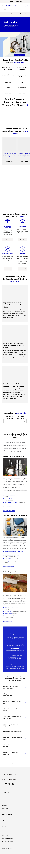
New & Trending (6, 792)
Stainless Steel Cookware (10, 495)
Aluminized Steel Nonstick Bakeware (12, 555)
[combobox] (15, 9)
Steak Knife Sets (8, 613)
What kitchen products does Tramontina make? (10, 687)
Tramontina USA (16, 850)
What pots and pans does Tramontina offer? (10, 694)
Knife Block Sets (8, 611)
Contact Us (5, 829)
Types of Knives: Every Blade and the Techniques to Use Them (13, 305)
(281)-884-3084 (12, 779)
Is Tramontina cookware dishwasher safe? (12, 738)
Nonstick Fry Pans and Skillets (11, 502)
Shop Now (22, 240)
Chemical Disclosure (7, 838)
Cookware (4, 796)
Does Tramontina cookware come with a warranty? (12, 717)
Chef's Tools (5, 808)
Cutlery (4, 802)
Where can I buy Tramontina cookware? (10, 753)
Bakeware (4, 799)
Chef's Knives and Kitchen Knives (11, 607)
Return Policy (5, 835)
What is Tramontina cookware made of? (12, 702)
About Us (4, 817)
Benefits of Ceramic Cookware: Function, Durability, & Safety (14, 385)
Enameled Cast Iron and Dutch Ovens (12, 498)
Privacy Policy (5, 832)
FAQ (3, 820)
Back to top (15, 764)
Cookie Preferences (7, 848)
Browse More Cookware (8, 510)
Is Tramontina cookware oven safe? (12, 731)
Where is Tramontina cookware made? (11, 709)
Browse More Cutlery (8, 621)
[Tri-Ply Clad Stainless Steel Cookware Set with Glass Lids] (9, 144)
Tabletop (4, 805)
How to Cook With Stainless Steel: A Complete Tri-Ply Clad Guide (14, 345)
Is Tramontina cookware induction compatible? (12, 725)
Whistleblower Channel (8, 841)
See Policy (7, 269)
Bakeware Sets (8, 558)
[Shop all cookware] (15, 467)
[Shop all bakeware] (15, 527)
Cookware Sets (8, 506)
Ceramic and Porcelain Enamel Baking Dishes (14, 551)
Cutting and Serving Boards (10, 615)
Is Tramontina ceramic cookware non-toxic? (11, 745)
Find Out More (7, 240)
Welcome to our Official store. (15, 1)
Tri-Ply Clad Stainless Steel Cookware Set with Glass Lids (9, 155)
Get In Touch (22, 269)
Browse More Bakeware (8, 566)
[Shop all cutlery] (15, 583)
